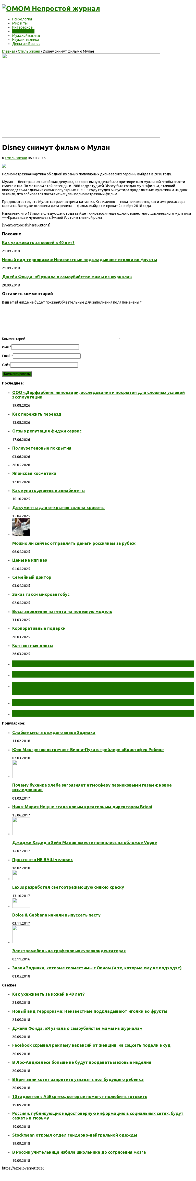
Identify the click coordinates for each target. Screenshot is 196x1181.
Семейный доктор (31, 577)
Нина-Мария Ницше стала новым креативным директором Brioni (82, 806)
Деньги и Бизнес (26, 44)
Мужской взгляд (26, 35)
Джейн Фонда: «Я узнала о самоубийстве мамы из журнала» (67, 276)
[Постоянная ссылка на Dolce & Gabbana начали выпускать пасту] (21, 907)
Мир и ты (20, 23)
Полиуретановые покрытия (41, 448)
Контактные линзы (32, 645)
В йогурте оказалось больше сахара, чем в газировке (83, 702)
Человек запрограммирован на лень (60, 713)
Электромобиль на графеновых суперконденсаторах (69, 950)
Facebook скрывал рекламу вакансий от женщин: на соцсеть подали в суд (91, 1045)
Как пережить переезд (36, 414)
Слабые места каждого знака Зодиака (53, 732)
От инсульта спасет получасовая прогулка (68, 663)
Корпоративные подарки (39, 628)
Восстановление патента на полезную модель (62, 611)
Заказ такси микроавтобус (40, 594)
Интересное (22, 27)
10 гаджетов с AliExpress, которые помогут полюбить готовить (79, 1096)
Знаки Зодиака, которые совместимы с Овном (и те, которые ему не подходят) (97, 968)
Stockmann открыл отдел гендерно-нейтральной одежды (74, 1135)
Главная (8, 51)
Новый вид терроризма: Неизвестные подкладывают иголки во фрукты (79, 259)
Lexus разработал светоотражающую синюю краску (68, 887)
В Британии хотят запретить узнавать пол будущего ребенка (78, 1079)
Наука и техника (25, 40)
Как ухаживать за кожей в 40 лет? (38, 242)
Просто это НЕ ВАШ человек (42, 859)
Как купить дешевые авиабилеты (48, 490)
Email (6, 356)
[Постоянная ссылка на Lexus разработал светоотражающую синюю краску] (21, 879)
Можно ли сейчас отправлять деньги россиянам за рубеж (74, 543)
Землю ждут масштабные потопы (58, 674)
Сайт (6, 365)
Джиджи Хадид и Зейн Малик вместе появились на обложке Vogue (84, 842)
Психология (22, 19)
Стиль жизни (23, 31)
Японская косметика (34, 473)
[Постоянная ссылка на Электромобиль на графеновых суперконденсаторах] (21, 942)
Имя (5, 347)
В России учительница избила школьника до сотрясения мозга (79, 1152)
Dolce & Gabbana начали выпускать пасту (56, 915)
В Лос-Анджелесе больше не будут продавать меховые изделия (81, 1062)
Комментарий (13, 339)
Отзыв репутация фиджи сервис (46, 431)
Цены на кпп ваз (29, 560)
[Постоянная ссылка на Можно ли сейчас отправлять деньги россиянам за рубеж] (21, 535)
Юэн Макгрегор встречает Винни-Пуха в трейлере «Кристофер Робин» (88, 749)
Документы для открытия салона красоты (58, 507)
